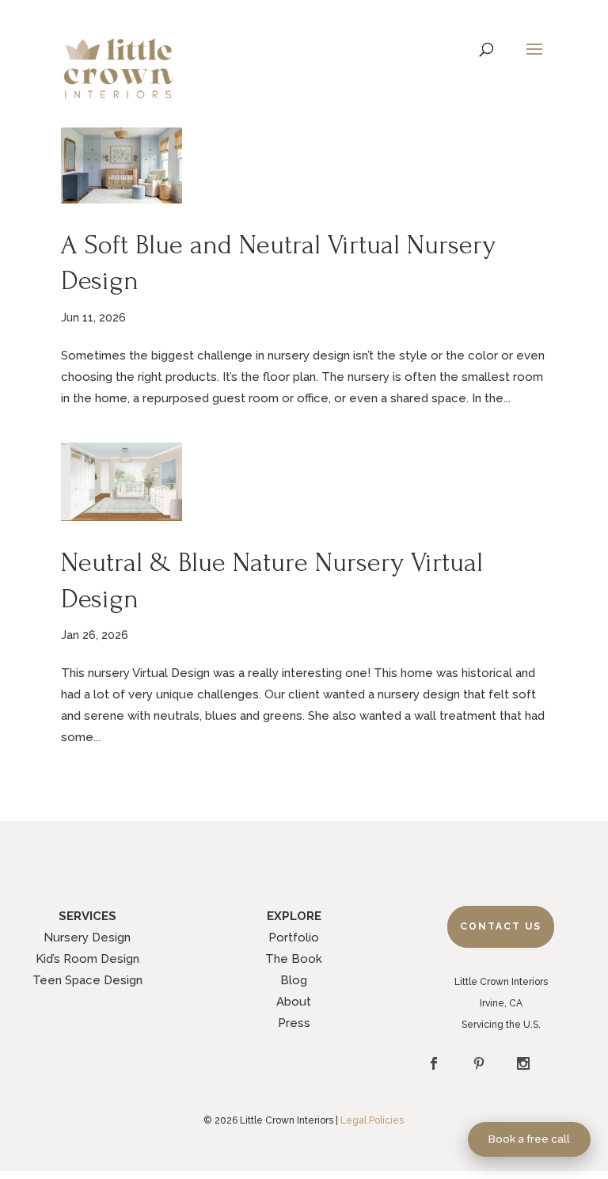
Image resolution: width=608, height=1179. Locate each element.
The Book (293, 959)
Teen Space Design (87, 980)
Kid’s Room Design (87, 959)
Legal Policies (372, 1120)
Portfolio (293, 937)
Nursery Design (87, 937)
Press (294, 1023)
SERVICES (87, 916)
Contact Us (501, 926)
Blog (293, 980)
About (293, 1002)
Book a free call (529, 1138)
